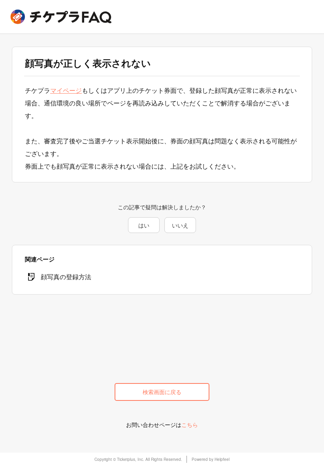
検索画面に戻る (162, 392)
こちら (189, 424)
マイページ (66, 90)
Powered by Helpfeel (211, 459)
